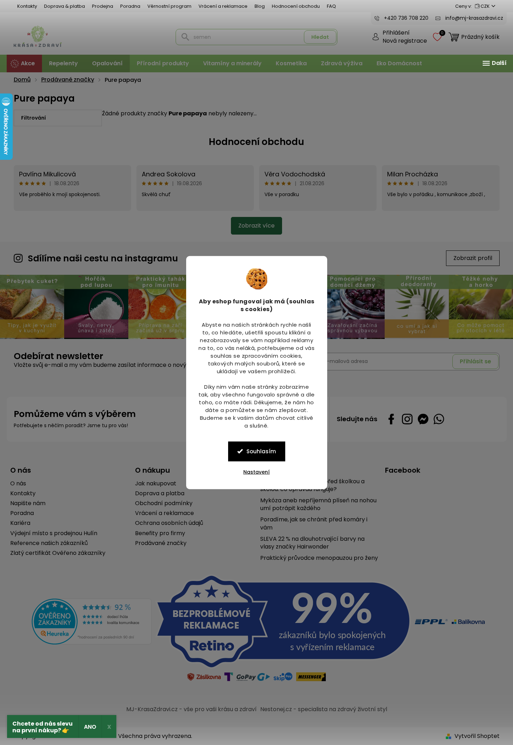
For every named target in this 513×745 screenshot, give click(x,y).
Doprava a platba (159, 493)
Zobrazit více (256, 226)
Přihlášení (396, 33)
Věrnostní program (169, 6)
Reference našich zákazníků (49, 543)
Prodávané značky (161, 543)
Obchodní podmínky (164, 503)
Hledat (320, 37)
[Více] (494, 63)
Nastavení (256, 471)
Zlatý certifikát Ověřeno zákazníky (57, 553)
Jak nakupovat (155, 483)
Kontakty (27, 6)
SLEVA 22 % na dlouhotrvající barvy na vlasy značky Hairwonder (312, 543)
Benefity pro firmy (160, 533)
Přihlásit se (475, 361)
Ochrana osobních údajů (169, 523)
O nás (18, 483)
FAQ (331, 6)
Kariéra (20, 523)
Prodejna (102, 6)
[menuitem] (24, 63)
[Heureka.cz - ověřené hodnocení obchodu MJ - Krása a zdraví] (92, 621)
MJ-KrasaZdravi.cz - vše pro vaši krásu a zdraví (191, 709)
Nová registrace (405, 41)
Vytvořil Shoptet (477, 736)
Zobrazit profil (472, 258)
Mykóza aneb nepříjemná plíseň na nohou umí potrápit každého (318, 504)
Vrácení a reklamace (223, 6)
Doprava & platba (64, 6)
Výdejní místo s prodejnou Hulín (53, 533)
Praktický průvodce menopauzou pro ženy (319, 558)
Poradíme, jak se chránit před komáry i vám (313, 523)
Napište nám (27, 503)
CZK (485, 6)
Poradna (130, 6)
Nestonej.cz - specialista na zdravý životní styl (323, 709)
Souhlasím (261, 451)
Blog (260, 6)
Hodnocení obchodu (296, 6)
